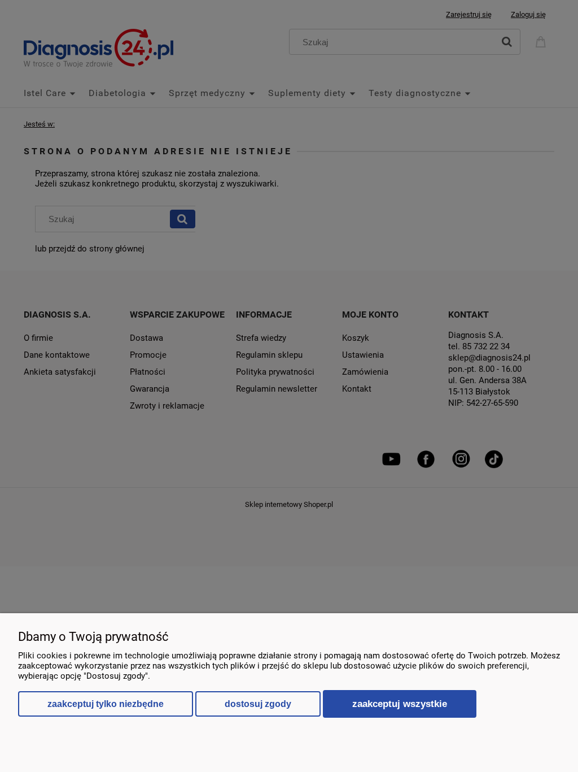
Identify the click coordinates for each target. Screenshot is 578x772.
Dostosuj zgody (258, 704)
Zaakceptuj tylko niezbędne (105, 704)
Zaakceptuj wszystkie (399, 703)
